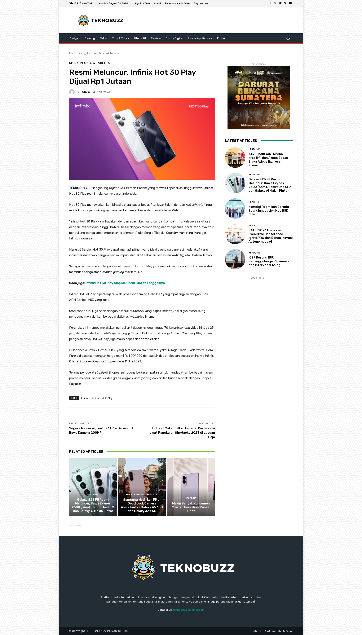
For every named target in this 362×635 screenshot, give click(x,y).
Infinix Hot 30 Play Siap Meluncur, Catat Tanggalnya (125, 283)
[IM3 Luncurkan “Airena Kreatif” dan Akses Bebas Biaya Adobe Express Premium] (235, 157)
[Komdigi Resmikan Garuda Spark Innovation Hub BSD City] (235, 208)
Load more (257, 277)
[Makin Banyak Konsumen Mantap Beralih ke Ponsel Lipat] (191, 487)
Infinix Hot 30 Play (102, 398)
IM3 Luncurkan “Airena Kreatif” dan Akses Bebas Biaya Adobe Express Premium (268, 159)
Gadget (83, 53)
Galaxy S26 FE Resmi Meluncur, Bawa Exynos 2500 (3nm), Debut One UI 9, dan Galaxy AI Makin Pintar (93, 505)
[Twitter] (280, 3)
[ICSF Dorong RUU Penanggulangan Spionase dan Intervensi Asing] (235, 259)
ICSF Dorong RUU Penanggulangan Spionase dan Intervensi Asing (269, 261)
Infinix (84, 398)
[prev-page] (71, 523)
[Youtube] (290, 3)
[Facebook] (270, 3)
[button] (288, 38)
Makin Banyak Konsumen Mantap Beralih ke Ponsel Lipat (191, 507)
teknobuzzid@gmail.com (188, 609)
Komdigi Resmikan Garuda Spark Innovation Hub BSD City (268, 210)
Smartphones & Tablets (105, 53)
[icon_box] (201, 4)
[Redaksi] (72, 92)
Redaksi (85, 92)
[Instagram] (275, 3)
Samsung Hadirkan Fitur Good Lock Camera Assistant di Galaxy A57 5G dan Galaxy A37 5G (142, 505)
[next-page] (78, 523)
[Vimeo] (285, 3)
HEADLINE (92, 494)
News (251, 225)
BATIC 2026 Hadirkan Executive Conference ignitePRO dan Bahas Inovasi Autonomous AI (270, 235)
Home (72, 53)
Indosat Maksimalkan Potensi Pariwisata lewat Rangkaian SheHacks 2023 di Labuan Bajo (182, 432)
